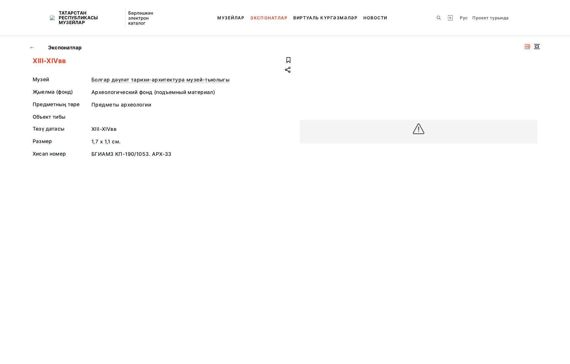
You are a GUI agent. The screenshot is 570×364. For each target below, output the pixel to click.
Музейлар (230, 17)
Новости (375, 17)
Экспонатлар (268, 17)
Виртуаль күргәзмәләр (325, 17)
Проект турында (490, 17)
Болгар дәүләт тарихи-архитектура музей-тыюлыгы (160, 80)
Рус (464, 17)
